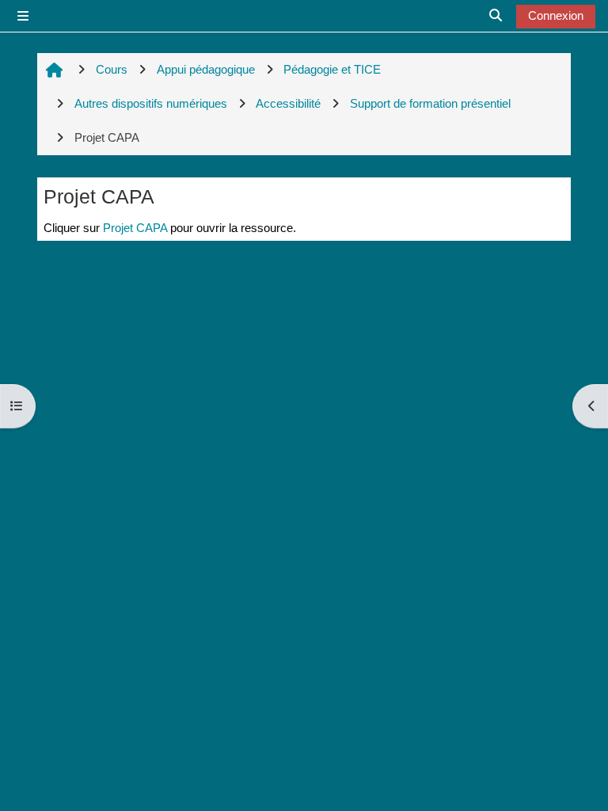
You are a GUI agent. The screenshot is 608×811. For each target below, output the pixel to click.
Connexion (555, 15)
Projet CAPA (135, 227)
